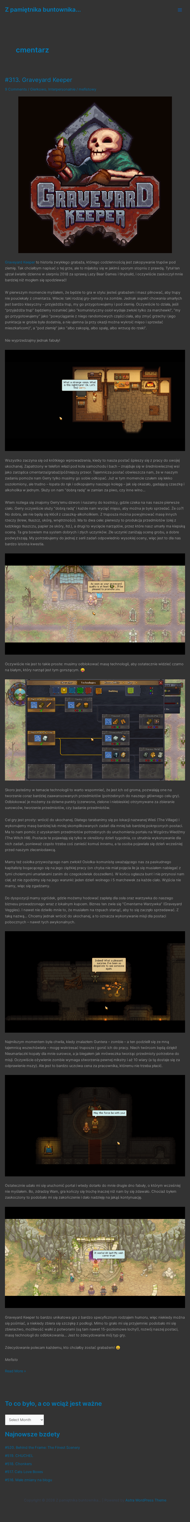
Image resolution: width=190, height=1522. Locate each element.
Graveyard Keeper (20, 262)
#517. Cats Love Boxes (24, 1472)
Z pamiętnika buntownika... (43, 9)
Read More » (15, 1371)
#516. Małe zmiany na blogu (28, 1480)
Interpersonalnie (61, 89)
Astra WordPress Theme (145, 1500)
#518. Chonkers (18, 1464)
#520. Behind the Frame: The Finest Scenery (42, 1447)
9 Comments (16, 89)
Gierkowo (38, 89)
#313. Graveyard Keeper (38, 79)
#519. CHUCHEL (19, 1455)
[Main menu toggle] (180, 10)
